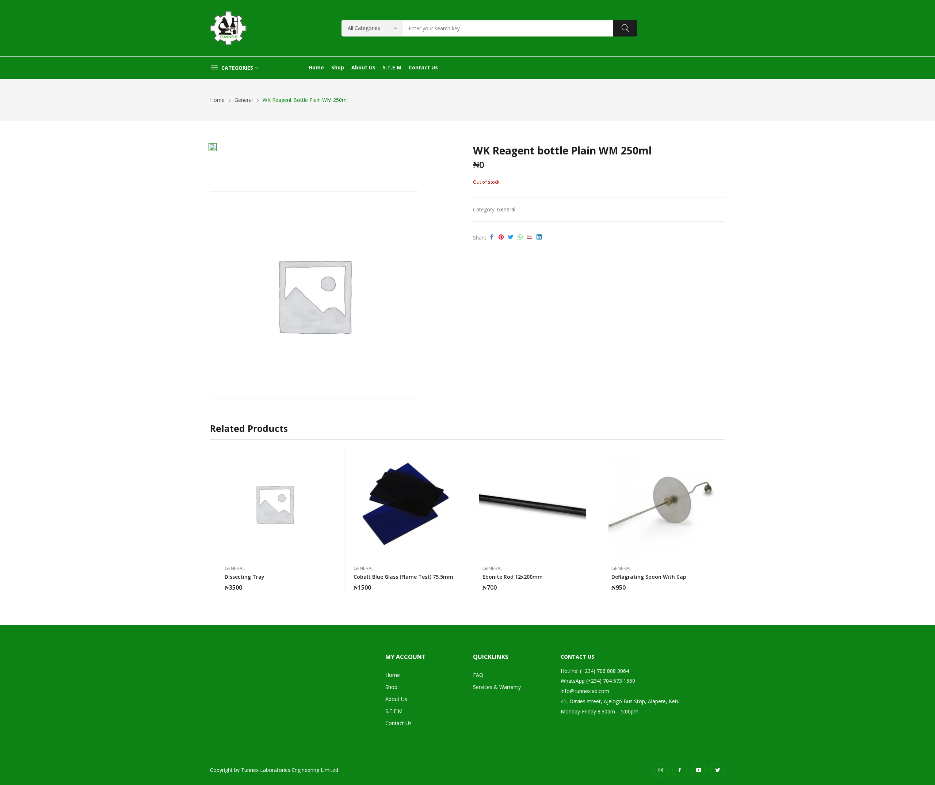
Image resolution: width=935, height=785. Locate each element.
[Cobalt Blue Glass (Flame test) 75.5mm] (403, 504)
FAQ (478, 674)
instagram (660, 770)
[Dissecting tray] (274, 504)
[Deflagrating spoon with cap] (661, 504)
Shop (391, 686)
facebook (679, 770)
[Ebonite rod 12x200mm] (532, 504)
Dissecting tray (244, 576)
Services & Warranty (497, 686)
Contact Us (398, 723)
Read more (324, 583)
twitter (717, 770)
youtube (698, 770)
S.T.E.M (393, 711)
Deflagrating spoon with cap (648, 576)
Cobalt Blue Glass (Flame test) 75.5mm (403, 576)
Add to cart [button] (453, 583)
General (506, 209)
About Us (396, 699)
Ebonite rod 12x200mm (512, 576)
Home (392, 674)
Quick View (324, 458)
